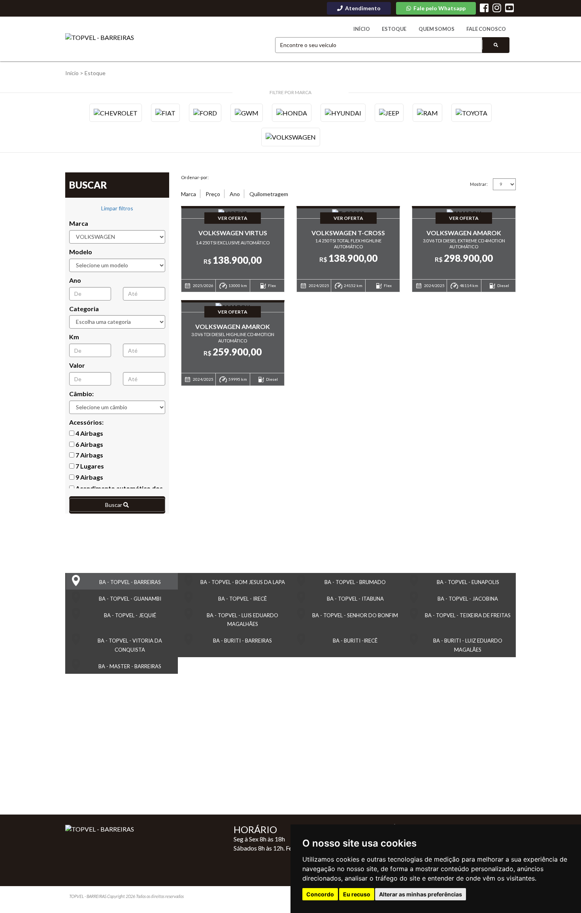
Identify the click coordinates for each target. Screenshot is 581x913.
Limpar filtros (117, 208)
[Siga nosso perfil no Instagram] (496, 9)
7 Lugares (89, 466)
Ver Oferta (232, 218)
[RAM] (427, 113)
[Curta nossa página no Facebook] (484, 9)
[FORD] (205, 113)
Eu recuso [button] (356, 894)
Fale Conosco (486, 29)
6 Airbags (88, 444)
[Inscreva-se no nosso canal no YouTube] (509, 9)
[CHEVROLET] (115, 113)
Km (74, 336)
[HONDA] (291, 113)
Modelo (80, 251)
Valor (77, 365)
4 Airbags (88, 433)
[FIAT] (165, 113)
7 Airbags (88, 455)
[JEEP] (389, 113)
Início (361, 29)
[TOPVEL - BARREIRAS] (99, 37)
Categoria (84, 308)
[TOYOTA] (471, 113)
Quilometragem (268, 194)
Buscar (114, 504)
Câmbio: (81, 393)
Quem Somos (437, 29)
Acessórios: (86, 422)
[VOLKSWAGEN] (290, 137)
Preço (213, 194)
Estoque (394, 29)
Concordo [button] (320, 894)
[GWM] (246, 113)
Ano (75, 280)
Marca (78, 223)
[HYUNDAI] (343, 113)
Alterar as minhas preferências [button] (420, 894)
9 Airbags (88, 477)
